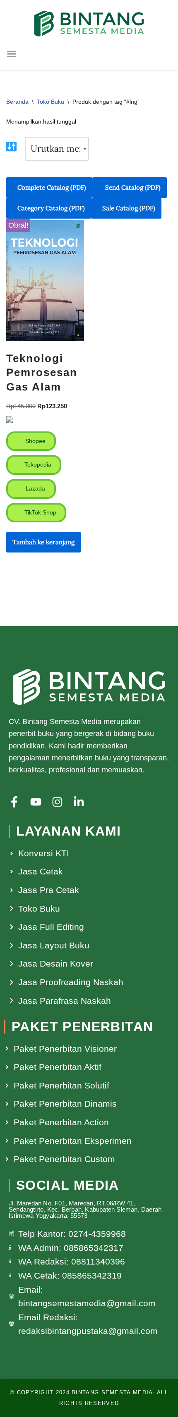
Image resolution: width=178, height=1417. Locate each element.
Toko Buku (50, 101)
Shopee (35, 441)
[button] (11, 53)
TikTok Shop (39, 512)
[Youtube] (35, 801)
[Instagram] (57, 801)
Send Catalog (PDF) (132, 187)
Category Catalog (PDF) (51, 208)
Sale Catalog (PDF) (128, 208)
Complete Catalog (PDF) (51, 187)
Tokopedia (37, 464)
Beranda (17, 101)
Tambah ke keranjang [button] (43, 542)
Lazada (34, 488)
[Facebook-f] (14, 801)
